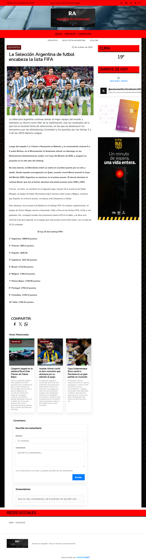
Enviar (78, 477)
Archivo (70, 34)
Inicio (58, 34)
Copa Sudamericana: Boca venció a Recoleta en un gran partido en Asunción (77, 372)
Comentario (20, 448)
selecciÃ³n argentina (73, 40)
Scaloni (94, 40)
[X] (126, 2)
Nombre (19, 436)
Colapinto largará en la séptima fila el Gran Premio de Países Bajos (22, 372)
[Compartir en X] (20, 324)
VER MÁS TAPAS (119, 81)
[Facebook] (131, 2)
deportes (53, 40)
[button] (121, 2)
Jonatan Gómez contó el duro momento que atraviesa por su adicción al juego (49, 372)
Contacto (84, 34)
